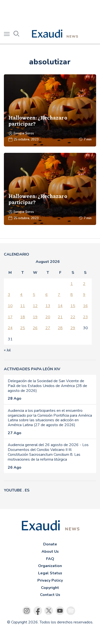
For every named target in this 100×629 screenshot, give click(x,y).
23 (85, 317)
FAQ (50, 558)
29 (72, 328)
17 (10, 317)
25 (22, 328)
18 (22, 317)
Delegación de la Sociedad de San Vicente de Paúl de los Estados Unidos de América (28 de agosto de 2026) (47, 385)
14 (60, 306)
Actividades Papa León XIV (32, 369)
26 (35, 328)
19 (35, 317)
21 (60, 317)
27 (47, 328)
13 (47, 306)
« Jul (7, 350)
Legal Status (50, 573)
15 (72, 306)
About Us (50, 551)
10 (10, 306)
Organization (50, 566)
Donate (50, 544)
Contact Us (50, 594)
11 (22, 306)
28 (60, 328)
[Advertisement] (50, 12)
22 (72, 317)
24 (10, 328)
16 (85, 306)
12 (35, 306)
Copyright (50, 587)
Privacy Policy (50, 580)
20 (47, 317)
